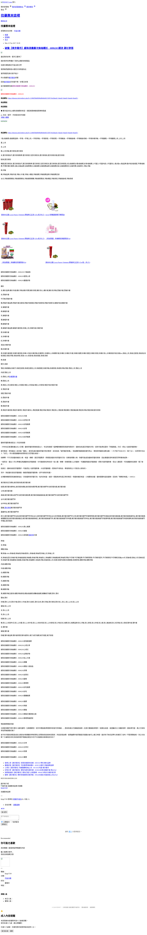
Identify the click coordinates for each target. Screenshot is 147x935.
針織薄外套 (13, 376)
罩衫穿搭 (7, 508)
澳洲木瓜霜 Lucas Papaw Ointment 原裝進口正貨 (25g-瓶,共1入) (23, 238)
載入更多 (4, 812)
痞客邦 (15, 799)
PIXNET (58, 907)
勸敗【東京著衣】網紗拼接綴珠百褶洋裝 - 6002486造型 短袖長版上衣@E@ (31, 775)
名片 (6, 40)
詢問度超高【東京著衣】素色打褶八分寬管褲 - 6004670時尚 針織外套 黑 (30, 772)
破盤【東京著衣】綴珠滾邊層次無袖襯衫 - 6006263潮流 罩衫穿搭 (39, 48)
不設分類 (17, 31)
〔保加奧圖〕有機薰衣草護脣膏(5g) (13, 262)
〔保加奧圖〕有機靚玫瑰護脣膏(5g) (57, 238)
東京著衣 (12, 78)
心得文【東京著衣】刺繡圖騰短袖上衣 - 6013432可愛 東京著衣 (27, 768)
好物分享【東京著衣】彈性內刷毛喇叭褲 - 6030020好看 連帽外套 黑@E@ (30, 770)
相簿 (6, 35)
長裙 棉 (31, 535)
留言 (20, 799)
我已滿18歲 (5, 931)
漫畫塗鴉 (16, 805)
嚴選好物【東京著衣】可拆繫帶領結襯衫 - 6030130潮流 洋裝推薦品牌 (29, 765)
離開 (11, 931)
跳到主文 (4, 21)
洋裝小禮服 (5, 117)
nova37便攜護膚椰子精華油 (54, 215)
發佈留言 (4, 824)
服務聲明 (92, 907)
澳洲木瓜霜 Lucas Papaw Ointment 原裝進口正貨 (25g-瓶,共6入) (23, 215)
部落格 (7, 37)
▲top (2, 808)
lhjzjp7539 (4, 788)
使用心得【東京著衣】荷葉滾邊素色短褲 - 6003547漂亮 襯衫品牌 (27, 763)
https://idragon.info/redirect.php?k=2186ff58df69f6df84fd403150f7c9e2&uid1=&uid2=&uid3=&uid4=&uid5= (43, 98)
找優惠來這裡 (10, 15)
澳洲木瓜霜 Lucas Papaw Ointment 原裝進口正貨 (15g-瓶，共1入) (67, 262)
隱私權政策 (85, 907)
